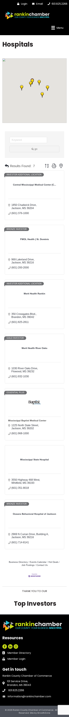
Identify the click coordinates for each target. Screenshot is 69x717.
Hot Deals (53, 562)
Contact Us (42, 565)
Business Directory (18, 562)
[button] (42, 95)
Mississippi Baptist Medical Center (27, 420)
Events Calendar (38, 562)
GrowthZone (43, 712)
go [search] (35, 149)
